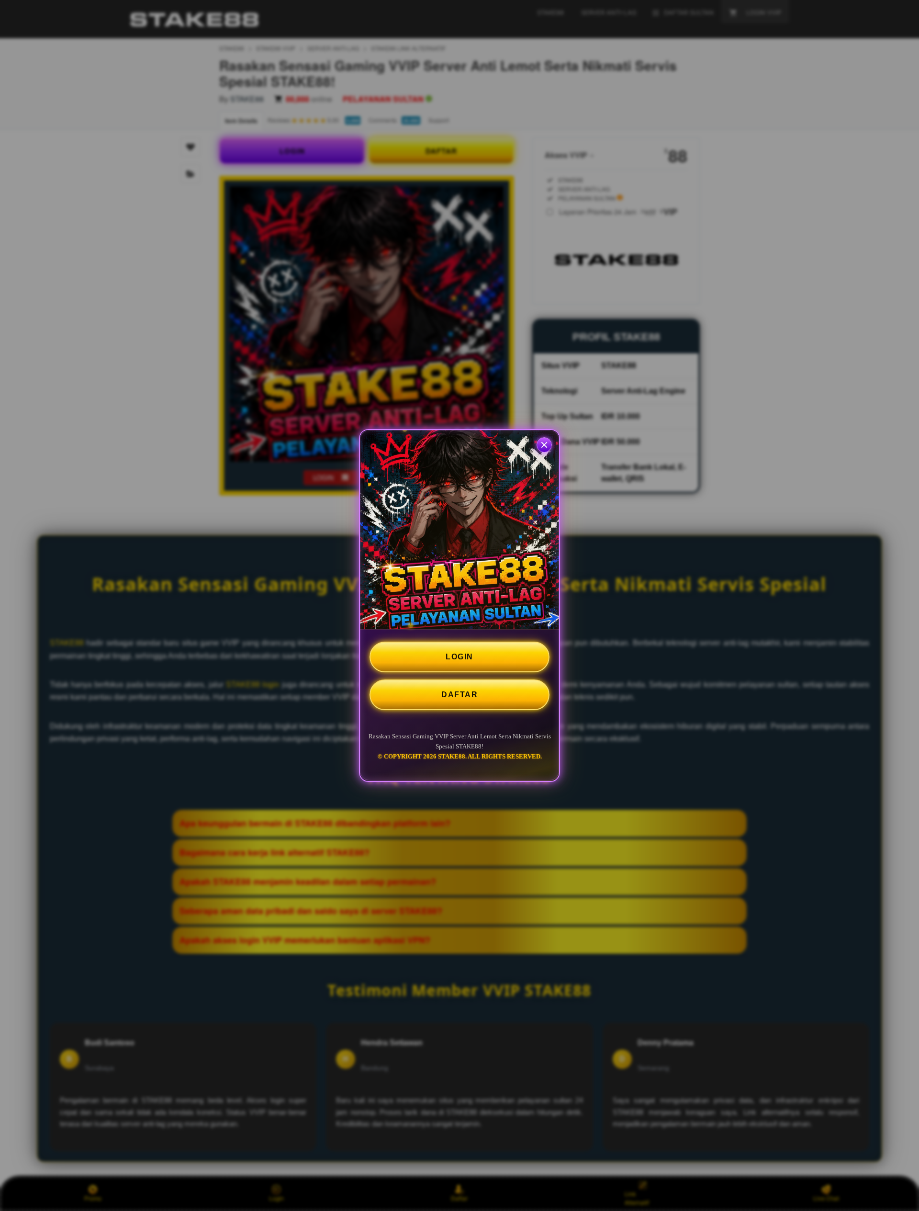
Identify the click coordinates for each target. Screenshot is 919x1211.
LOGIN (459, 657)
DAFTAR (459, 694)
